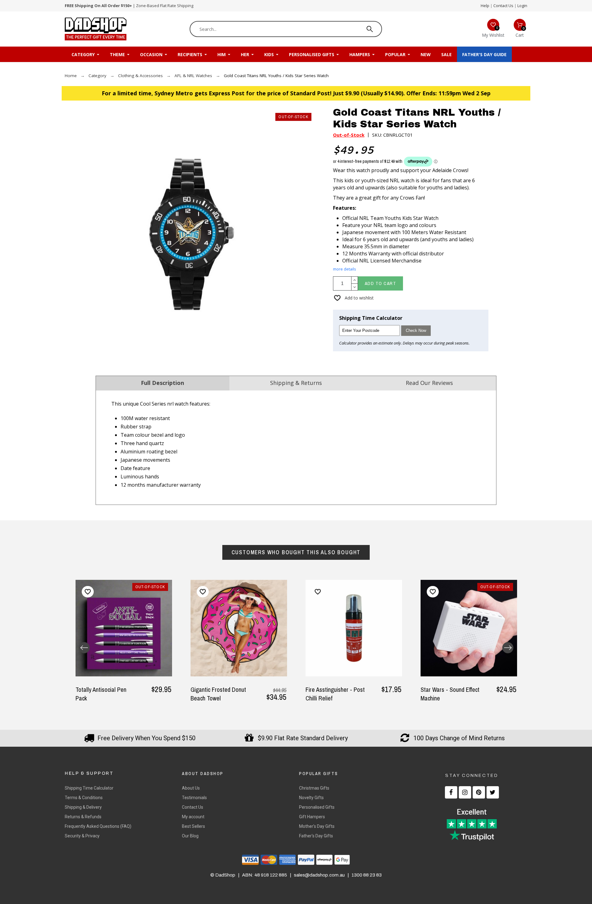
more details (344, 269)
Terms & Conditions (84, 797)
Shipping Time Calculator (89, 788)
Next (507, 647)
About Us (191, 788)
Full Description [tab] (162, 382)
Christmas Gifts (314, 788)
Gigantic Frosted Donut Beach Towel (218, 693)
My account (193, 816)
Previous (84, 647)
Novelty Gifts (311, 797)
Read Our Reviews (429, 382)
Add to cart (381, 283)
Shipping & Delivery (83, 807)
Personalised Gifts (317, 807)
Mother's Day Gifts (317, 826)
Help (485, 5)
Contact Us (503, 5)
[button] (353, 298)
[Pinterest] (479, 792)
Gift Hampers (312, 816)
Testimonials (194, 797)
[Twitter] (493, 792)
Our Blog (190, 835)
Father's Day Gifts (316, 835)
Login (522, 5)
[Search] (369, 29)
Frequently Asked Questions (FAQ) (98, 826)
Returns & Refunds (83, 816)
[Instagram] (465, 792)
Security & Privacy (82, 835)
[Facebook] (451, 792)
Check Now (416, 330)
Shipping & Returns (296, 382)
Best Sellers (193, 826)
